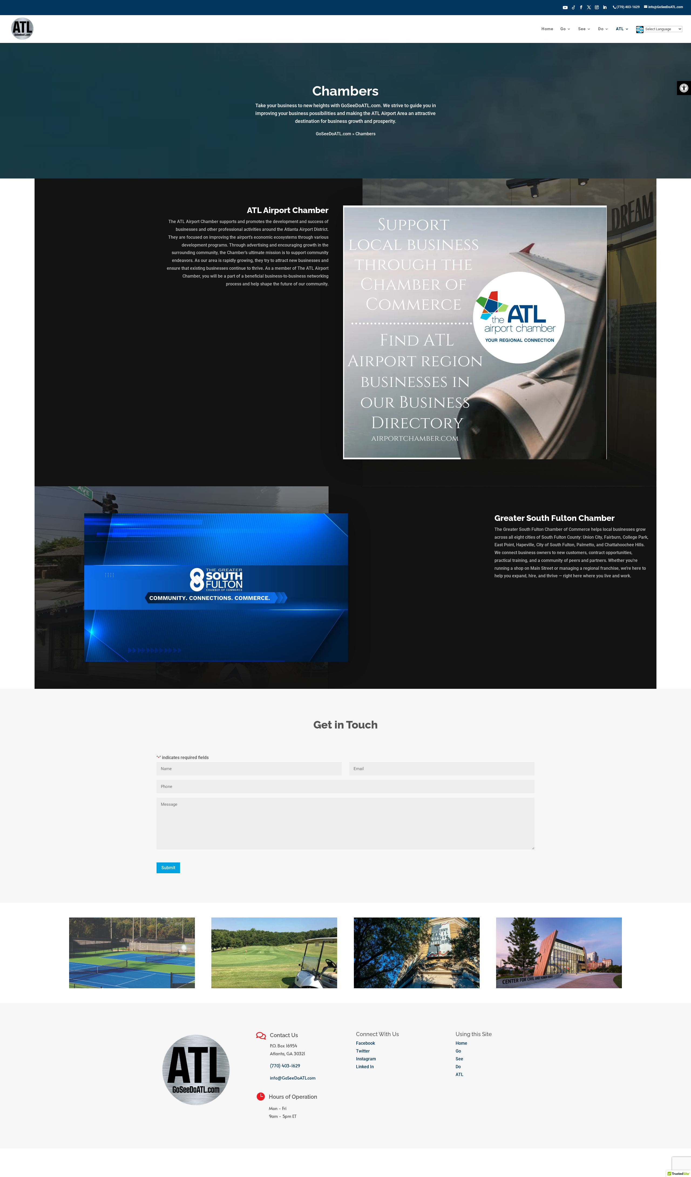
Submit (168, 867)
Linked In (365, 1066)
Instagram (366, 1058)
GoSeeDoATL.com (333, 133)
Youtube (565, 7)
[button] (684, 88)
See (582, 29)
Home (547, 29)
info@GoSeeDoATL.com (293, 1078)
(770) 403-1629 (285, 1065)
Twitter (363, 1051)
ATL (620, 29)
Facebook (365, 1043)
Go (563, 29)
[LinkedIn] (605, 8)
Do (601, 29)
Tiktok (573, 7)
